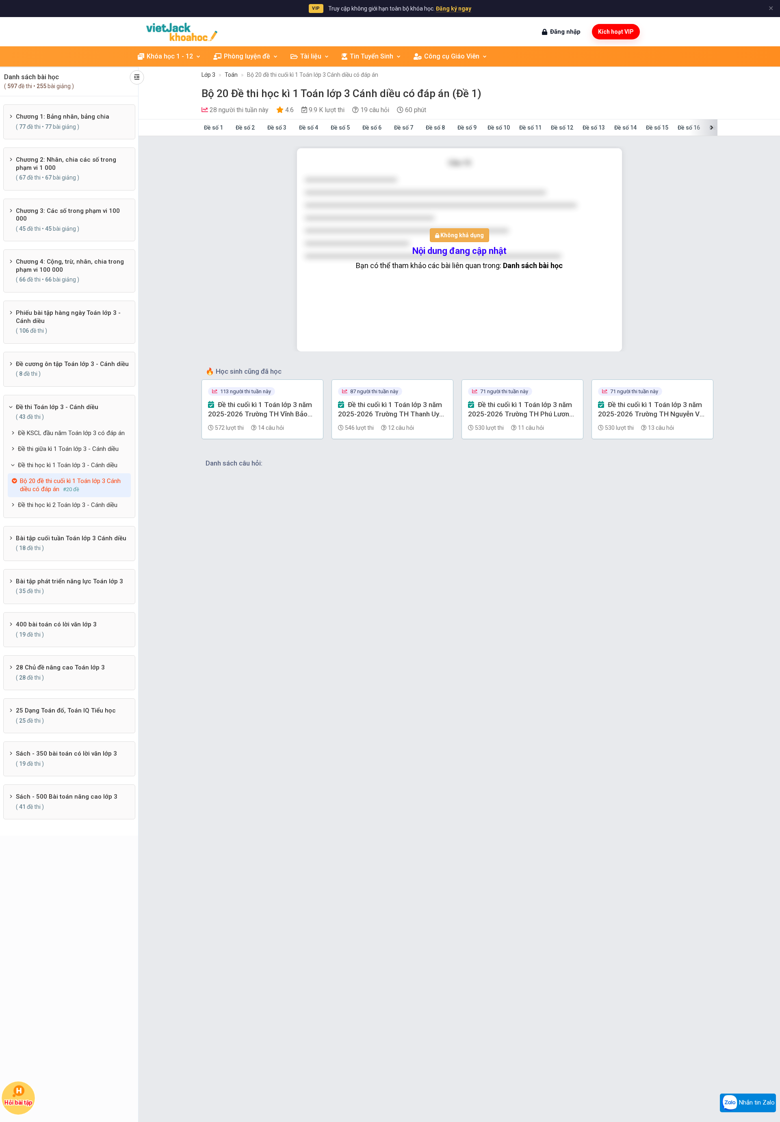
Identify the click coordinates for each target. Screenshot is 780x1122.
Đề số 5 (340, 127)
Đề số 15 (657, 127)
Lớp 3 (208, 74)
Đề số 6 (371, 127)
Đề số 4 (308, 127)
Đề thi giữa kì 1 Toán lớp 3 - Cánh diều (68, 449)
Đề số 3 (276, 127)
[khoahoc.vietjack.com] (182, 32)
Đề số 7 (403, 127)
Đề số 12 (562, 127)
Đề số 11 (530, 127)
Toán (231, 74)
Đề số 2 (245, 127)
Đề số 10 (499, 127)
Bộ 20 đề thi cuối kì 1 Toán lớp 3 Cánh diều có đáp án (312, 74)
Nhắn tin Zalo (756, 1102)
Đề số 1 (213, 127)
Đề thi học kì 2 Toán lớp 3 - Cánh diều (67, 505)
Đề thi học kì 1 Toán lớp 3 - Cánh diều (67, 465)
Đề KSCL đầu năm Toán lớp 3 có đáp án (71, 433)
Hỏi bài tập (18, 1102)
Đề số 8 (435, 127)
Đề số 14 (625, 127)
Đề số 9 (467, 127)
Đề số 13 (594, 127)
